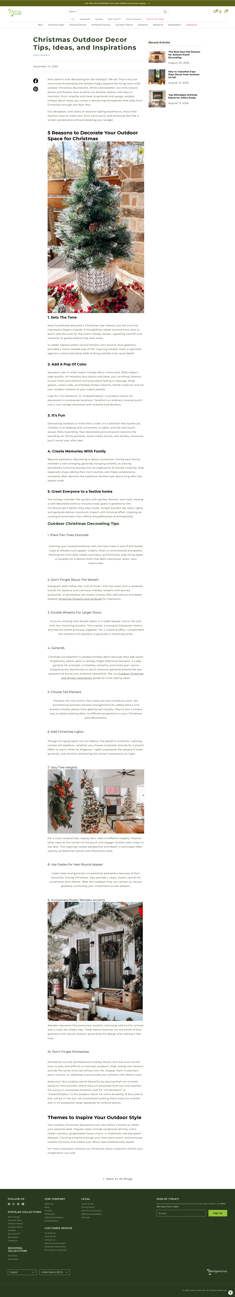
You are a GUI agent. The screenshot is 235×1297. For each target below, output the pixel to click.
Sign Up (217, 1213)
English (13, 1272)
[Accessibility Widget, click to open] (231, 1293)
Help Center (50, 1236)
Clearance (191, 25)
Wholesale (50, 1214)
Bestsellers (174, 25)
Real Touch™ (114, 19)
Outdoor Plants (124, 25)
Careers (48, 1210)
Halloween (85, 19)
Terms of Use (87, 1204)
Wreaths (143, 25)
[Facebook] (9, 1204)
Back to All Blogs (119, 1179)
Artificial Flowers (101, 25)
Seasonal (158, 25)
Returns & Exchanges (55, 1243)
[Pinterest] (18, 1204)
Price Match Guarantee (56, 1250)
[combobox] (118, 11)
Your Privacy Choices (91, 1210)
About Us (49, 1204)
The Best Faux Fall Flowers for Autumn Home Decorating (184, 55)
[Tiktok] (23, 1204)
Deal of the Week (155, 19)
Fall (73, 19)
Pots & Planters (134, 19)
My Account (50, 1233)
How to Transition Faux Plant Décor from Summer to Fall (184, 74)
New (40, 25)
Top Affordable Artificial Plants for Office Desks (182, 96)
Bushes (99, 19)
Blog (47, 1207)
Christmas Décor (102, 1148)
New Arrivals (14, 1217)
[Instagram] (13, 1204)
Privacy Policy (88, 1207)
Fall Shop (12, 1256)
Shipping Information (55, 1246)
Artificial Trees (56, 25)
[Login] (220, 11)
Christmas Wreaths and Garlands (80, 598)
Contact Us (50, 1240)
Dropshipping (51, 1221)
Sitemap (85, 1217)
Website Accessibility (91, 1214)
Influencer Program (54, 1217)
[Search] (165, 11)
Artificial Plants (77, 25)
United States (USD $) (52, 1272)
